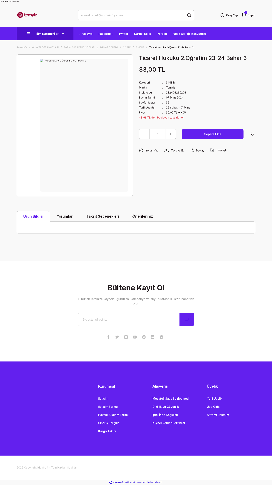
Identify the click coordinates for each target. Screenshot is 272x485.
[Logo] (27, 15)
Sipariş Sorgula (108, 423)
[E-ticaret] (135, 482)
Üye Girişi (213, 407)
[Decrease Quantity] (144, 134)
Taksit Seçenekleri (102, 216)
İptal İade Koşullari (165, 415)
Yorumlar (65, 216)
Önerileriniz (142, 216)
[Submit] (186, 319)
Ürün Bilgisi (33, 216)
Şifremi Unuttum (218, 415)
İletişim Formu (108, 407)
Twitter (123, 34)
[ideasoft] (116, 482)
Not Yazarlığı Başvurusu (189, 34)
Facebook (105, 34)
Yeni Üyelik (214, 398)
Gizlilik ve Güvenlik (165, 407)
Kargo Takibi (107, 431)
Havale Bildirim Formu (113, 415)
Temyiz (170, 87)
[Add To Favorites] (252, 134)
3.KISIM (171, 82)
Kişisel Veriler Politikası (168, 423)
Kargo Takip (142, 34)
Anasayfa (86, 34)
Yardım (162, 34)
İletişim (103, 398)
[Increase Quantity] (170, 134)
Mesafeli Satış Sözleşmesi (170, 398)
